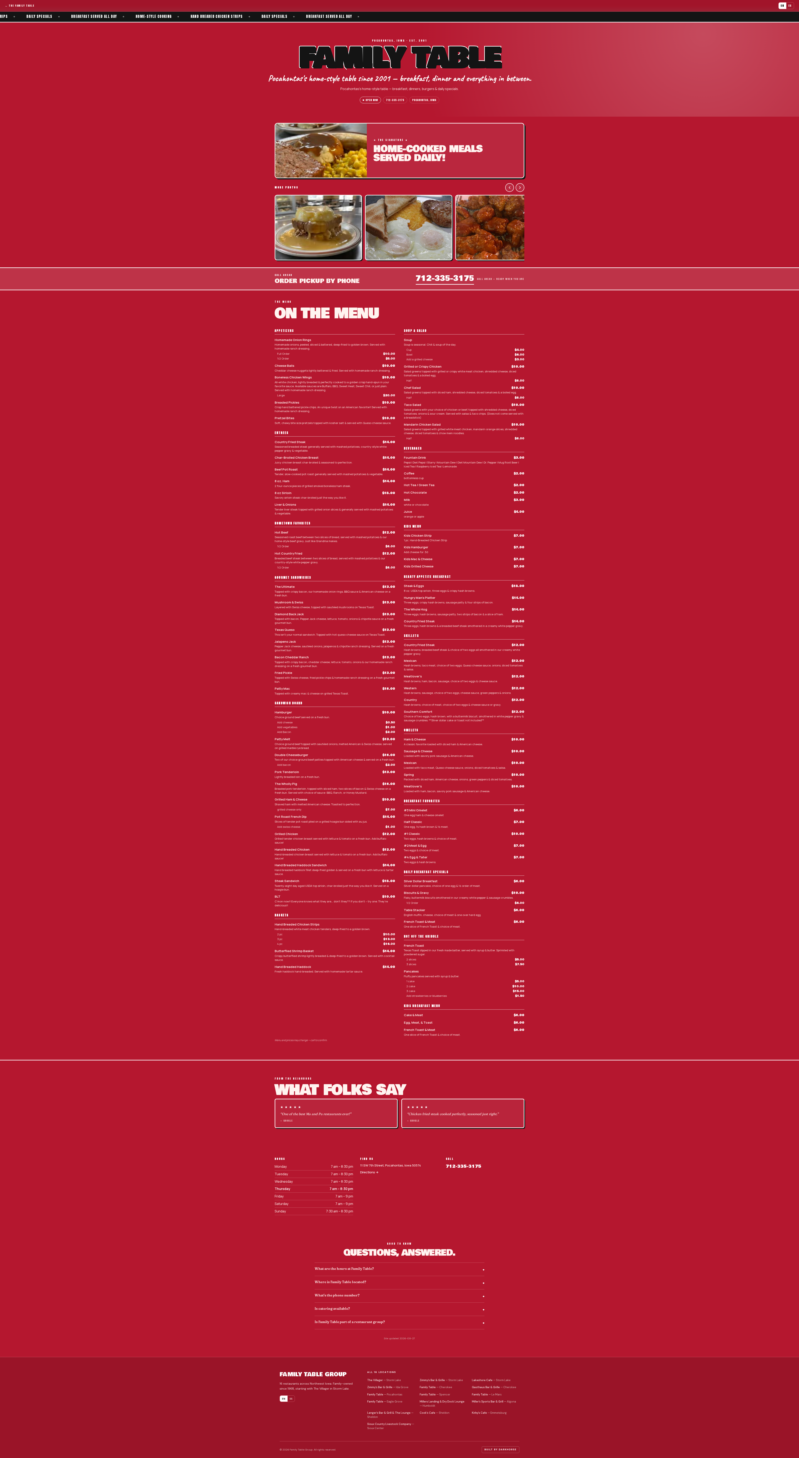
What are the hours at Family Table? (344, 1268)
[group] (399, 228)
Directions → (369, 1172)
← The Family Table (19, 5)
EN (782, 5)
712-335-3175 (395, 100)
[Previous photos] (509, 187)
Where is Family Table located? (340, 1282)
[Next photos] (520, 187)
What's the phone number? (337, 1295)
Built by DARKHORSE (500, 1449)
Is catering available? (332, 1308)
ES (790, 5)
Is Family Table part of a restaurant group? (350, 1322)
